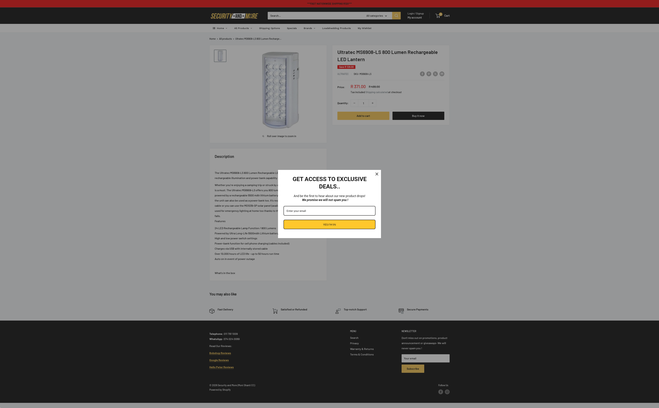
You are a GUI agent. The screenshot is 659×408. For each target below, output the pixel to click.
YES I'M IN (329, 224)
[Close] (377, 174)
